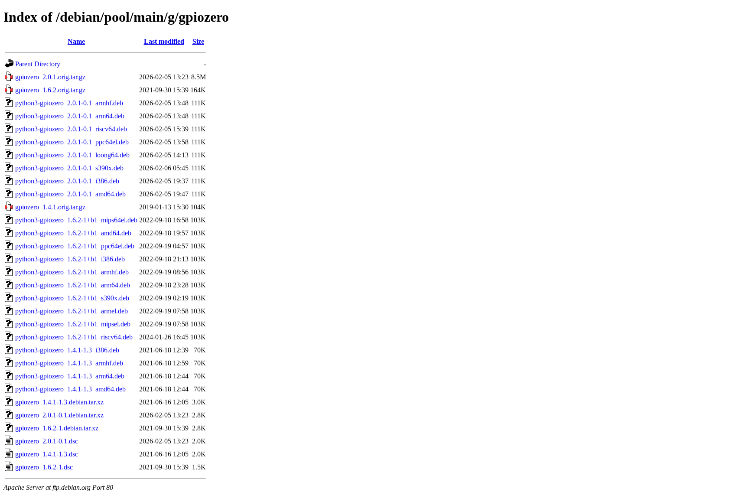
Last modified (164, 41)
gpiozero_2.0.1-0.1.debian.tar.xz (59, 415)
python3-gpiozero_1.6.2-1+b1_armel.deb (71, 311)
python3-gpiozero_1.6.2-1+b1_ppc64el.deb (74, 246)
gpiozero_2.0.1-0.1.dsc (46, 441)
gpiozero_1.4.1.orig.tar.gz (50, 207)
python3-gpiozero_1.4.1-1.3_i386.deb (67, 350)
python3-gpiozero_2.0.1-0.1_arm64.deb (69, 116)
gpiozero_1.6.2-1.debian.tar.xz (56, 428)
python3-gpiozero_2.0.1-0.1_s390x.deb (69, 168)
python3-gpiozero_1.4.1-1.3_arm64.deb (69, 376)
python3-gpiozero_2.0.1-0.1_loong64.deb (72, 155)
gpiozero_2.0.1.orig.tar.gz (50, 77)
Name (76, 41)
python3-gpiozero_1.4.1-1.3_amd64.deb (70, 389)
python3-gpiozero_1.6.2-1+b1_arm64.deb (72, 285)
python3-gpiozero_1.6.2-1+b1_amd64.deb (73, 233)
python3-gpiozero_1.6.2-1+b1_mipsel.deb (72, 324)
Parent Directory (37, 64)
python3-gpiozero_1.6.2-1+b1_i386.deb (70, 259)
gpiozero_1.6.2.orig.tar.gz (50, 90)
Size (198, 41)
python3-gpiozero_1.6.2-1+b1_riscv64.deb (74, 337)
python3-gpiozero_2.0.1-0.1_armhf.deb (69, 103)
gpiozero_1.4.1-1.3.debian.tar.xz (59, 402)
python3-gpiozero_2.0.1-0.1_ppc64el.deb (72, 142)
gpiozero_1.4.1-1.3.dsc (46, 454)
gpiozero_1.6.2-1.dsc (44, 467)
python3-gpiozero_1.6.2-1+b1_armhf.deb (72, 272)
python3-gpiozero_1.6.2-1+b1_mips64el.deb (76, 220)
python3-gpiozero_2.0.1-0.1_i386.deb (67, 181)
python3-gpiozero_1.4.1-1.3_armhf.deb (69, 363)
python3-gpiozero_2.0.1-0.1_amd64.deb (70, 194)
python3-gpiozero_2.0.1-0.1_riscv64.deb (71, 129)
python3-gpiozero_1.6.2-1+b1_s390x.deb (72, 298)
